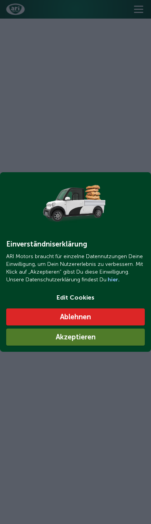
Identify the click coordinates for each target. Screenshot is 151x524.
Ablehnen (75, 317)
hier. (113, 279)
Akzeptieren (76, 337)
